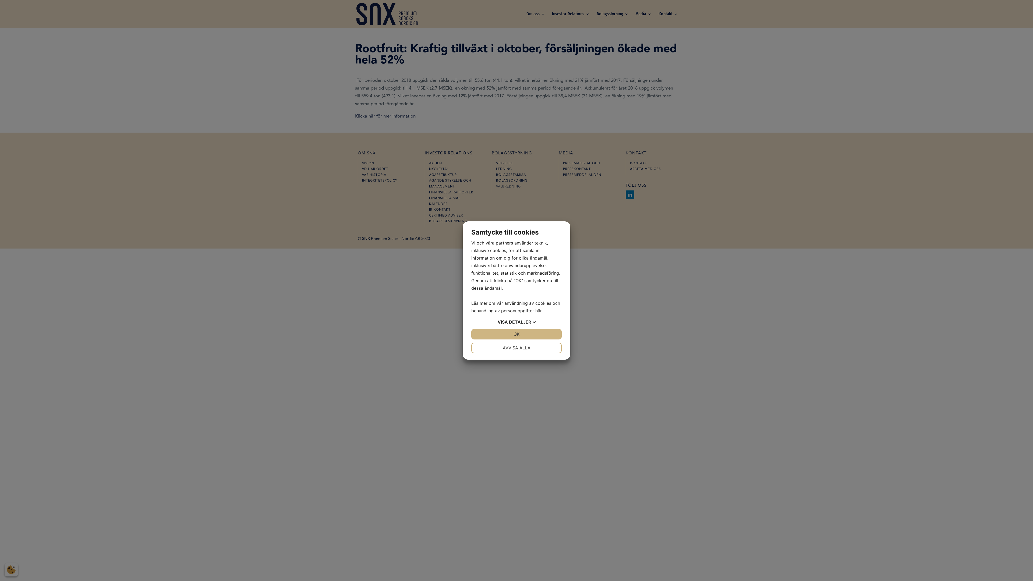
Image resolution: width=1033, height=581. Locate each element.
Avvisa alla (516, 347)
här (538, 310)
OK (516, 334)
